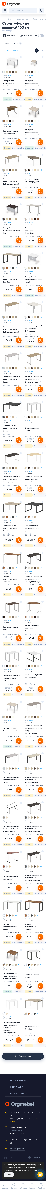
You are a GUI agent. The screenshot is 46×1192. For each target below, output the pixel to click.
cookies (21, 1165)
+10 (41, 170)
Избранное (23, 1188)
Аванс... (10, 75)
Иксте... (9, 870)
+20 (38, 72)
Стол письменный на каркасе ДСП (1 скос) (11, 828)
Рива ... (9, 124)
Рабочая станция (32, 180)
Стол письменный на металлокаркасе (11, 181)
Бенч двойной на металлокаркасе (10, 428)
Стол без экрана (10, 729)
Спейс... (10, 1017)
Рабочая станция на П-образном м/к (34, 328)
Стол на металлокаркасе (10, 279)
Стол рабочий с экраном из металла (11, 230)
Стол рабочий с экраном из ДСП (9, 83)
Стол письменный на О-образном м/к (11, 678)
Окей (8, 1175)
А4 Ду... (31, 720)
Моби (31, 222)
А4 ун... (9, 320)
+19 (19, 170)
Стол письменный (10, 132)
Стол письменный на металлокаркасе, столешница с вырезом (11, 1027)
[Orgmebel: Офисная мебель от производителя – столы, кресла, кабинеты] (12, 4)
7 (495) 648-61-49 (18, 1127)
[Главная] (3, 19)
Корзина (32, 1188)
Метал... (31, 320)
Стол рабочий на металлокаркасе (10, 975)
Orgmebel (23, 1104)
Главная (5, 1188)
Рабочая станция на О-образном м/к (34, 677)
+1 (18, 72)
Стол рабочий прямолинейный (32, 83)
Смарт (9, 271)
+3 (16, 268)
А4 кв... (31, 371)
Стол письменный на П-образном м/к (33, 479)
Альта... (9, 821)
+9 (41, 219)
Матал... (31, 173)
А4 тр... (9, 173)
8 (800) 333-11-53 (17, 1134)
